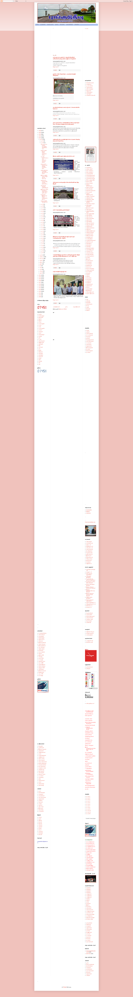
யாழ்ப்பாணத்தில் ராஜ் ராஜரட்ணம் (59, 271)
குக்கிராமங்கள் (88, 743)
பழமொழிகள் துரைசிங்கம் (88, 577)
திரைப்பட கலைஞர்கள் (89, 745)
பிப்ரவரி (41, 271)
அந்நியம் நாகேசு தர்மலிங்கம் (89, 598)
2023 (40, 136)
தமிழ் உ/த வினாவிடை (90, 218)
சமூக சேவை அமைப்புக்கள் (90, 787)
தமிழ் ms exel (89, 220)
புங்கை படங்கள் (41, 758)
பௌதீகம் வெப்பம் (89, 260)
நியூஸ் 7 (40, 320)
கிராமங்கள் (41, 802)
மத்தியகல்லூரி (89, 541)
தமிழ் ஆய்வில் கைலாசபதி (89, 206)
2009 (40, 296)
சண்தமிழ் (40, 656)
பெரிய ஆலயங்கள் (88, 715)
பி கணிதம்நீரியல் (89, 238)
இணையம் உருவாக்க (42, 749)
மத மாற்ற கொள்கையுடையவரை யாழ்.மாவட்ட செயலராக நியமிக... (44, 159)
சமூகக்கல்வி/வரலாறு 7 (90, 176)
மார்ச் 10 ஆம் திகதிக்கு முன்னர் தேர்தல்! (61, 210)
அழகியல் (88, 274)
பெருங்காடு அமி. (89, 552)
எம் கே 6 (40, 329)
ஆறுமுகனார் (88, 90)
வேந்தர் (40, 350)
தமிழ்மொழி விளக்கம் (90, 227)
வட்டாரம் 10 (88, 810)
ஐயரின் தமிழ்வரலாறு (42, 763)
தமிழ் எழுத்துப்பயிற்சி (90, 213)
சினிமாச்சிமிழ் (41, 785)
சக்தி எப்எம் (41, 641)
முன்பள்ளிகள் (88, 344)
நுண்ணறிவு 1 (88, 245)
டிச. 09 (42, 240)
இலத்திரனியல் (89, 290)
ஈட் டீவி (40, 339)
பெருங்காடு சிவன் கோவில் (90, 725)
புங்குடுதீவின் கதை (88, 740)
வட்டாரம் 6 (88, 804)
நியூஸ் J (40, 319)
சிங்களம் (88, 287)
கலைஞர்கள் (41, 794)
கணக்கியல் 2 (88, 167)
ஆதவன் (40, 653)
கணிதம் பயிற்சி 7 (89, 169)
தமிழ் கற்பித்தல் (89, 215)
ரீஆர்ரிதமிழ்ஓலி (41, 637)
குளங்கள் (88, 338)
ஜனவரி (41, 273)
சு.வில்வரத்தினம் (89, 92)
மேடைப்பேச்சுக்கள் (42, 766)
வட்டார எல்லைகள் (89, 335)
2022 (40, 137)
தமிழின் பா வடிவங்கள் (90, 196)
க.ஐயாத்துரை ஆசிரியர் (89, 779)
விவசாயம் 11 (88, 266)
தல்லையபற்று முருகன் (90, 616)
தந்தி (39, 359)
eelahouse (88, 513)
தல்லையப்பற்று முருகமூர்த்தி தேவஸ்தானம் (90, 723)
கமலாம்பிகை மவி (89, 543)
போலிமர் (40, 314)
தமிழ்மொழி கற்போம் (90, 232)
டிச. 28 (42, 206)
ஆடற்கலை (88, 273)
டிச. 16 (42, 227)
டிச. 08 (42, 242)
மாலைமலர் (41, 831)
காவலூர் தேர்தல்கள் (42, 755)
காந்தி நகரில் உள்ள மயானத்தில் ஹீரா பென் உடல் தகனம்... (44, 172)
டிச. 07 (42, 243)
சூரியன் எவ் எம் (41, 639)
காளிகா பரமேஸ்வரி (88, 720)
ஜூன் (41, 264)
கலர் (39, 364)
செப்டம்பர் (42, 258)
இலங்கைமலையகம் (42, 670)
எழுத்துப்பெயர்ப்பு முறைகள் (89, 201)
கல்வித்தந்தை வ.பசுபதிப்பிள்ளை (89, 774)
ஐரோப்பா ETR (41, 655)
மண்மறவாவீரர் (89, 929)
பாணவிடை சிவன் (89, 619)
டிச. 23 (42, 215)
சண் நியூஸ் (41, 353)
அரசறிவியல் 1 (89, 281)
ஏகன (87, 28)
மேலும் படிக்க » (56, 66)
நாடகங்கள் (88, 352)
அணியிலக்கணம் (89, 284)
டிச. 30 (42, 142)
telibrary (88, 511)
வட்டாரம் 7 (88, 805)
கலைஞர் (40, 336)
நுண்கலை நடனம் (89, 241)
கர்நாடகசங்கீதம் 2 (89, 172)
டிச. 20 (42, 220)
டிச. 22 (42, 216)
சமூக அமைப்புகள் (89, 941)
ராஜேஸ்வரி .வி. (89, 563)
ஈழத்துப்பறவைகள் (42, 752)
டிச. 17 (42, 225)
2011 (40, 293)
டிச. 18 (42, 224)
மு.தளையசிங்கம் (88, 766)
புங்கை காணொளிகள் (43, 761)
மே (40, 265)
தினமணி (40, 834)
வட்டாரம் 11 (88, 812)
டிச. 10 (42, 238)
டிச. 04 (42, 247)
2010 (40, 294)
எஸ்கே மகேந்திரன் (89, 89)
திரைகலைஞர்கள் (89, 350)
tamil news (88, 953)
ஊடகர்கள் (88, 349)
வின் (39, 362)
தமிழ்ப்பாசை (88, 229)
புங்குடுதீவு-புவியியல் (89, 731)
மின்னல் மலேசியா (42, 666)
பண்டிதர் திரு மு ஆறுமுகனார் (88, 783)
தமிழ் (40, 779)
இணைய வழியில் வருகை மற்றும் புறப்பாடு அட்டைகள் (63, 156)
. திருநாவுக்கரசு (88, 780)
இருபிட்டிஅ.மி (88, 555)
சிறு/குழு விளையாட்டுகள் (89, 185)
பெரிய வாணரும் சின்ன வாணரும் (89, 777)
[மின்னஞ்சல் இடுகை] (59, 70)
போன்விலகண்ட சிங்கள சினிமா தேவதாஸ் (90, 582)
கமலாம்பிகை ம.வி (89, 912)
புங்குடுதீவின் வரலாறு (89, 732)
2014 (40, 287)
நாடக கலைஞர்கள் (88, 752)
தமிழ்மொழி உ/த (89, 226)
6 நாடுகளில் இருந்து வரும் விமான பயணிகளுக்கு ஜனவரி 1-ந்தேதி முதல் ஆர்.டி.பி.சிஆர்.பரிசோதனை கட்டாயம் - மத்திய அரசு (66, 255)
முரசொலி (40, 826)
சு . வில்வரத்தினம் (88, 768)
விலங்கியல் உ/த (89, 265)
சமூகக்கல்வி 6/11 (89, 173)
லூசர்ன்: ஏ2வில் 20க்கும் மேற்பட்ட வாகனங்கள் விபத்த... (44, 152)
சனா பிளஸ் (41, 347)
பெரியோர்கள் (88, 924)
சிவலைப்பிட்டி (88, 906)
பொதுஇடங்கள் (89, 932)
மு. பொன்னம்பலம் (88, 763)
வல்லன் (87, 901)
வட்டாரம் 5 (88, 802)
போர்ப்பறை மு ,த (89, 605)
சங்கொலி (40, 825)
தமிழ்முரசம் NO (42, 667)
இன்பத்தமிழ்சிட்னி (42, 645)
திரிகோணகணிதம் (89, 235)
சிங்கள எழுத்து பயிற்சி (90, 180)
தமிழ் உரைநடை (89, 209)
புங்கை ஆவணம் (42, 760)
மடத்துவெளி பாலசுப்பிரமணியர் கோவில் (89, 728)
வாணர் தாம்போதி (89, 333)
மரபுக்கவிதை (41, 777)
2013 (40, 289)
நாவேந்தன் (88, 668)
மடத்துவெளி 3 (89, 897)
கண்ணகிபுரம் (88, 908)
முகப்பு (37, 24)
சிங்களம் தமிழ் (89, 181)
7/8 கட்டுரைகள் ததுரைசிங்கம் (89, 574)
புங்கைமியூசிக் (41, 772)
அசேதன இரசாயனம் (90, 292)
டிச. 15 (42, 229)
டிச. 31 (42, 141)
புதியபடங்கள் (41, 806)
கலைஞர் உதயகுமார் (90, 633)
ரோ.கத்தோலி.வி (89, 551)
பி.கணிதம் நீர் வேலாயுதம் (91, 240)
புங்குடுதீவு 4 (88, 892)
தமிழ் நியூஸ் (41, 355)
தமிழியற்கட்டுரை (89, 197)
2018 (40, 280)
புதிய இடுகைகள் (56, 306)
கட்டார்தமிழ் (41, 659)
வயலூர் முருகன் (50, 24)
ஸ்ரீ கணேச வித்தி (89, 919)
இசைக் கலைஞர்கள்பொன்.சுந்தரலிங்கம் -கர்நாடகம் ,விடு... (90, 749)
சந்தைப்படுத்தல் (89, 288)
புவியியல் (88, 332)
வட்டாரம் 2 (88, 798)
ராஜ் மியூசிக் (41, 344)
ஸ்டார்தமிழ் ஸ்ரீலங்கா (42, 633)
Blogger (65, 987)
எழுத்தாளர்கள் (41, 798)
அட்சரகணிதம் (89, 262)
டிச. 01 (42, 252)
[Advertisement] (66, 42)
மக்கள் (40, 333)
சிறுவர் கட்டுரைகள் (89, 187)
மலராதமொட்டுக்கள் (42, 764)
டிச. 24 (42, 213)
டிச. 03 (42, 249)
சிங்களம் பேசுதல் (89, 183)
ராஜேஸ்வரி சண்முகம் (90, 631)
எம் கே (40, 326)
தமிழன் (40, 358)
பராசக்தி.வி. (88, 562)
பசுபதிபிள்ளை (88, 84)
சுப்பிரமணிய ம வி (89, 547)
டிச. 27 (42, 207)
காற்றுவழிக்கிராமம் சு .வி (91, 604)
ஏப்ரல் (41, 267)
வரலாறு (87, 330)
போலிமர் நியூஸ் (41, 315)
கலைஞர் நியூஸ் (41, 334)
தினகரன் (40, 822)
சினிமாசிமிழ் (41, 809)
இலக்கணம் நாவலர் (89, 207)
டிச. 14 (42, 231)
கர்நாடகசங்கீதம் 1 (89, 170)
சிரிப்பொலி (40, 351)
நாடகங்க (86, 789)
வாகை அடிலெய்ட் (42, 652)
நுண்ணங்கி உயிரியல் (90, 248)
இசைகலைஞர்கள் (89, 347)
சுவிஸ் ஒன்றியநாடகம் (90, 703)
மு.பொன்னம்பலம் (89, 667)
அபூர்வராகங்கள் (42, 780)
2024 (40, 134)
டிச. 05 (42, 245)
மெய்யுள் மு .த (89, 607)
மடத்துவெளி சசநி (89, 640)
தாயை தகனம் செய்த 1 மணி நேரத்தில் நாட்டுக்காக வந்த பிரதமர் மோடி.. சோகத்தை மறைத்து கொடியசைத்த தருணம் (66, 123)
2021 (40, 275)
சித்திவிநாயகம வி (89, 546)
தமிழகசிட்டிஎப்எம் (42, 661)
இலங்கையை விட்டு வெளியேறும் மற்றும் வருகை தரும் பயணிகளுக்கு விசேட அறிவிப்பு (64, 237)
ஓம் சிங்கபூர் (41, 650)
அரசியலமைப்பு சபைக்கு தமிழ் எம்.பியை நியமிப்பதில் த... (44, 182)
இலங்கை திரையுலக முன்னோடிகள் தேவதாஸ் (90, 587)
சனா (39, 348)
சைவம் (40, 753)
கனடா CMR (41, 662)
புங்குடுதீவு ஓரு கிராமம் (89, 736)
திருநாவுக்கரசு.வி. (89, 557)
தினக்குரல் (88, 308)
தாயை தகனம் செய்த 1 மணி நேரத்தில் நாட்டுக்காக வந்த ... (44, 166)
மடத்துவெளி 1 (89, 894)
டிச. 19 (42, 222)
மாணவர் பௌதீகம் (89, 252)
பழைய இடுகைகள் (76, 306)
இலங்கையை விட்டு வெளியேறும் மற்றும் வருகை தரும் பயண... (44, 191)
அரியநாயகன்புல (89, 558)
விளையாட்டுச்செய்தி (90, 964)
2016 (40, 284)
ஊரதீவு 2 (88, 900)
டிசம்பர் (41, 139)
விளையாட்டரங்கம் (42, 774)
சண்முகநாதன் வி (89, 549)
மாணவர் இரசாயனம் (90, 249)
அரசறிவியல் (88, 282)
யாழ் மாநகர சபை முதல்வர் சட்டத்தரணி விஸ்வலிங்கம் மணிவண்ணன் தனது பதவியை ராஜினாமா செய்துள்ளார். (64, 57)
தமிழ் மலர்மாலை (89, 216)
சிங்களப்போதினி (89, 188)
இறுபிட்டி (87, 905)
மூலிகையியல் (41, 750)
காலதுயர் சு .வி (89, 572)
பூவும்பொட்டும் (41, 747)
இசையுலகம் (41, 808)
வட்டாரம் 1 (88, 796)
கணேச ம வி (88, 544)
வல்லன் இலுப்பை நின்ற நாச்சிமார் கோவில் (89, 711)
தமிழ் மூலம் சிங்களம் (90, 223)
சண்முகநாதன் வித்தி (90, 914)
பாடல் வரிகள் (41, 775)
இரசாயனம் (88, 259)
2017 (40, 282)
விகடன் (40, 829)
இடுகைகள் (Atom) (63, 309)
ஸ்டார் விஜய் (41, 675)
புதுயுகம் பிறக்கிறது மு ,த (91, 602)
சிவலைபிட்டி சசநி (89, 642)
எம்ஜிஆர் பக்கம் (41, 757)
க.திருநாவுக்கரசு (89, 87)
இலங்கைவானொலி (42, 642)
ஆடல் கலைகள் (89, 192)
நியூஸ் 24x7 (41, 317)
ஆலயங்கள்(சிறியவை (89, 713)
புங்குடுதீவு (77, 24)
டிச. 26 (42, 209)
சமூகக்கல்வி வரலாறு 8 (90, 178)
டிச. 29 (42, 204)
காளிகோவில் (88, 622)
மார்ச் (41, 269)
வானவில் (40, 361)
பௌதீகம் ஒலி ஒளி (89, 254)
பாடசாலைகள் (41, 811)
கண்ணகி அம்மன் (89, 617)
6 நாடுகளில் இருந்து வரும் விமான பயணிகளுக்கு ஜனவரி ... (44, 197)
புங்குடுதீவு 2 (88, 889)
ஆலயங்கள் (88, 937)
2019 (40, 278)
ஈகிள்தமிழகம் (41, 669)
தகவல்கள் (88, 930)
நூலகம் (56, 24)
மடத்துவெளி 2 (89, 895)
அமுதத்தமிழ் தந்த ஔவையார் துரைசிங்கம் (90, 579)
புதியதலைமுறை (42, 340)
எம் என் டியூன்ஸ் (42, 328)
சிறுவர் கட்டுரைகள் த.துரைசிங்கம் (89, 600)
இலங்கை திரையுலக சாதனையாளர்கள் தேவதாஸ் (90, 594)
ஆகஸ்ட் (41, 260)
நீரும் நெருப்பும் (41, 771)
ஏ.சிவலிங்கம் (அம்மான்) (90, 95)
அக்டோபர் (42, 256)
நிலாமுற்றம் (62, 24)
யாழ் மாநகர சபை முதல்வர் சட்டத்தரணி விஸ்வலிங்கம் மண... (44, 146)
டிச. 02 (42, 250)
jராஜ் (39, 345)
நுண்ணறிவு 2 (88, 243)
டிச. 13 (42, 233)
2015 (40, 285)
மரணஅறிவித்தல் (69, 24)
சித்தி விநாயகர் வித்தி (90, 917)
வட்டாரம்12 (88, 813)
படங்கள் (40, 803)
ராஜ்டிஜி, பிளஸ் (41, 342)
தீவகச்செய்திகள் (42, 792)
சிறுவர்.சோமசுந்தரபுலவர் (90, 190)
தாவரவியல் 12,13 (89, 234)
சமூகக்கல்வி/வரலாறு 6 (90, 175)
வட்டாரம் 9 (88, 809)
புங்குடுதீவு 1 (88, 887)
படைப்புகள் (88, 933)
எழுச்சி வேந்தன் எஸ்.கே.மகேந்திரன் (89, 771)
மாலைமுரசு (41, 331)
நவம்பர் (41, 255)
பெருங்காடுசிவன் (89, 613)
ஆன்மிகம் (40, 805)
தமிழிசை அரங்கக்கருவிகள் (89, 194)
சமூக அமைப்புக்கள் (42, 797)
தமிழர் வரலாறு (41, 783)
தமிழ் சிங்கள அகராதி (90, 203)
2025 (40, 132)
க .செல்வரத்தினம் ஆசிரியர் (90, 755)
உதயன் (40, 818)
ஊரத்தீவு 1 (88, 898)
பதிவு (87, 299)
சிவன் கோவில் (89, 620)
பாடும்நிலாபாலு (41, 769)
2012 (40, 291)
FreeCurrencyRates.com (90, 522)
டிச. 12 (42, 234)
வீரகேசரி (40, 820)
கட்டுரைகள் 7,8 (89, 251)
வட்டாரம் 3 (88, 799)
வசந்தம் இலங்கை (42, 664)
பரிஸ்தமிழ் (88, 301)
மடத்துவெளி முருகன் (90, 911)
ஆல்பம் (86, 761)
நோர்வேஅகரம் (41, 672)
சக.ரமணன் (87, 759)
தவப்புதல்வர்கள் (41, 795)
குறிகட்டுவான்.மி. (89, 554)
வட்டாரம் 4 (88, 801)
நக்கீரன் (40, 828)
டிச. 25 (42, 211)
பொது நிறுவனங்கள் (90, 339)
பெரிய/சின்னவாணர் (90, 82)
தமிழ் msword (89, 221)
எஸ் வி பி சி (41, 356)
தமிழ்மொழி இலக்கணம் (90, 230)
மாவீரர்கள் (40, 800)
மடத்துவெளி (42, 24)
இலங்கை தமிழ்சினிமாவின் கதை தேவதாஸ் (90, 590)
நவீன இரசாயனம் (89, 237)
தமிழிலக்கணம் (89, 285)
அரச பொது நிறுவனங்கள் (90, 785)
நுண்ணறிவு (88, 246)
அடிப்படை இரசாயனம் (90, 293)
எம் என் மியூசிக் (41, 323)
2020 (40, 277)
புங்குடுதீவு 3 (88, 890)
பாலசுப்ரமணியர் (89, 614)
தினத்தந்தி (41, 832)
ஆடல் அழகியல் (89, 271)
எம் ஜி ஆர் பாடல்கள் (42, 768)
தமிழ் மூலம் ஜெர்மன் (90, 224)
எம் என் (40, 322)
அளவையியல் (88, 277)
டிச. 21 (42, 218)
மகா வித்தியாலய (89, 915)
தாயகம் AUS (41, 658)
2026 (40, 130)
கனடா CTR (41, 673)
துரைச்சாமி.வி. (89, 560)
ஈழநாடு (87, 307)
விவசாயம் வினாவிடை (90, 268)
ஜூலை (41, 262)
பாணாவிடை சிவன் (88, 718)
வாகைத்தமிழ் (41, 636)
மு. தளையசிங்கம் (89, 85)
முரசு (39, 337)
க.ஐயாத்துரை (88, 93)
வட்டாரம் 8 (88, 807)
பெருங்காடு (88, 903)
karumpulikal (89, 510)
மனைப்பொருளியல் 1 (90, 256)
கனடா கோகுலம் (42, 647)
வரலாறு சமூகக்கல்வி (90, 270)
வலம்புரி (40, 817)
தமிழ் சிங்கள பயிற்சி (90, 199)
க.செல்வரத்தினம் (89, 634)
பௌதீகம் (88, 257)
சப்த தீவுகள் (87, 738)
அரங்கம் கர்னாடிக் (42, 644)
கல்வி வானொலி (42, 634)
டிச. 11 (42, 236)
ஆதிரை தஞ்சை (41, 648)
